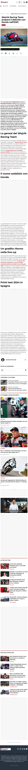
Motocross (13, 602)
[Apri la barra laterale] (1, 6)
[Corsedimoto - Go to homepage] (6, 749)
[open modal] (26, 2)
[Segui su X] (25, 359)
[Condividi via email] (21, 53)
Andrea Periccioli (7, 26)
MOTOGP (5, 6)
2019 (4, 168)
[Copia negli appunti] (17, 53)
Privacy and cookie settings (14, 742)
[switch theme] (24, 2)
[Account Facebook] (20, 749)
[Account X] (18, 749)
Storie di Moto (13, 686)
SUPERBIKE (13, 6)
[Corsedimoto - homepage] (6, 2)
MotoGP (12, 569)
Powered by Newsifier (14, 765)
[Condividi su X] (9, 53)
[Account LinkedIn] (24, 749)
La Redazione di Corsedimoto (7, 753)
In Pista (3, 25)
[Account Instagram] (22, 749)
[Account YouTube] (26, 749)
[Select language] (20, 2)
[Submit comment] (25, 370)
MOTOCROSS (22, 6)
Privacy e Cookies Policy (22, 753)
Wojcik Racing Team (21, 142)
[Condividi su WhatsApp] (2, 53)
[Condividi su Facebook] (5, 53)
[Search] (17, 2)
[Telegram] (13, 53)
